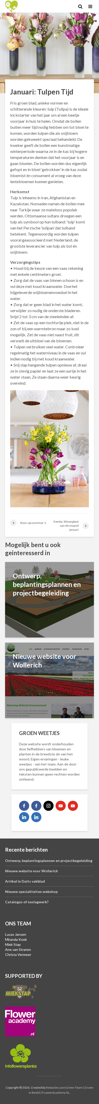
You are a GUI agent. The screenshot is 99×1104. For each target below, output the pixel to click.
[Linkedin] (24, 817)
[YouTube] (61, 806)
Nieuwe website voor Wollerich (31, 871)
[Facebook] (24, 806)
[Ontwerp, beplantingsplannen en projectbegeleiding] (49, 599)
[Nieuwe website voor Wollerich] (49, 679)
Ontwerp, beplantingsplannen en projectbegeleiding (48, 860)
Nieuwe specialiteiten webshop (31, 891)
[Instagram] (48, 806)
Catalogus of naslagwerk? (26, 902)
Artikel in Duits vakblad (25, 881)
